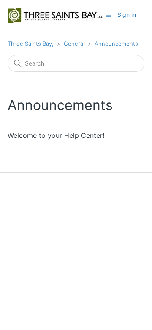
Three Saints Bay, (31, 43)
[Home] (55, 15)
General (74, 43)
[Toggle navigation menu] (108, 14)
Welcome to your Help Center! (56, 135)
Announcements (116, 43)
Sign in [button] (126, 14)
